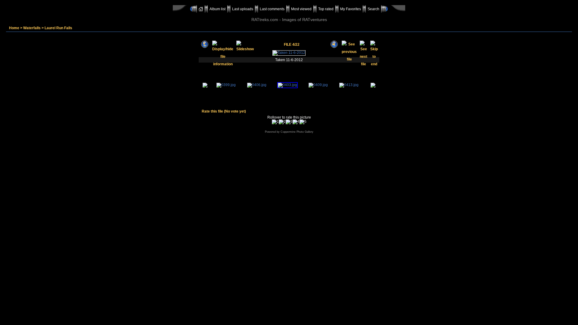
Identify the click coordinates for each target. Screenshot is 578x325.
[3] (289, 121)
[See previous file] (349, 44)
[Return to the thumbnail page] (205, 44)
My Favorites (350, 9)
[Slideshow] (245, 44)
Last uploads (242, 9)
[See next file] (363, 44)
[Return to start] (334, 44)
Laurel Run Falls (58, 28)
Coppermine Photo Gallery (297, 131)
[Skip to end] (374, 44)
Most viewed (301, 9)
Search (373, 9)
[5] (303, 121)
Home (14, 28)
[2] (282, 121)
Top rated (326, 9)
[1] (275, 121)
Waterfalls (32, 28)
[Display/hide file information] (223, 44)
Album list (217, 9)
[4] (296, 121)
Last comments (272, 9)
